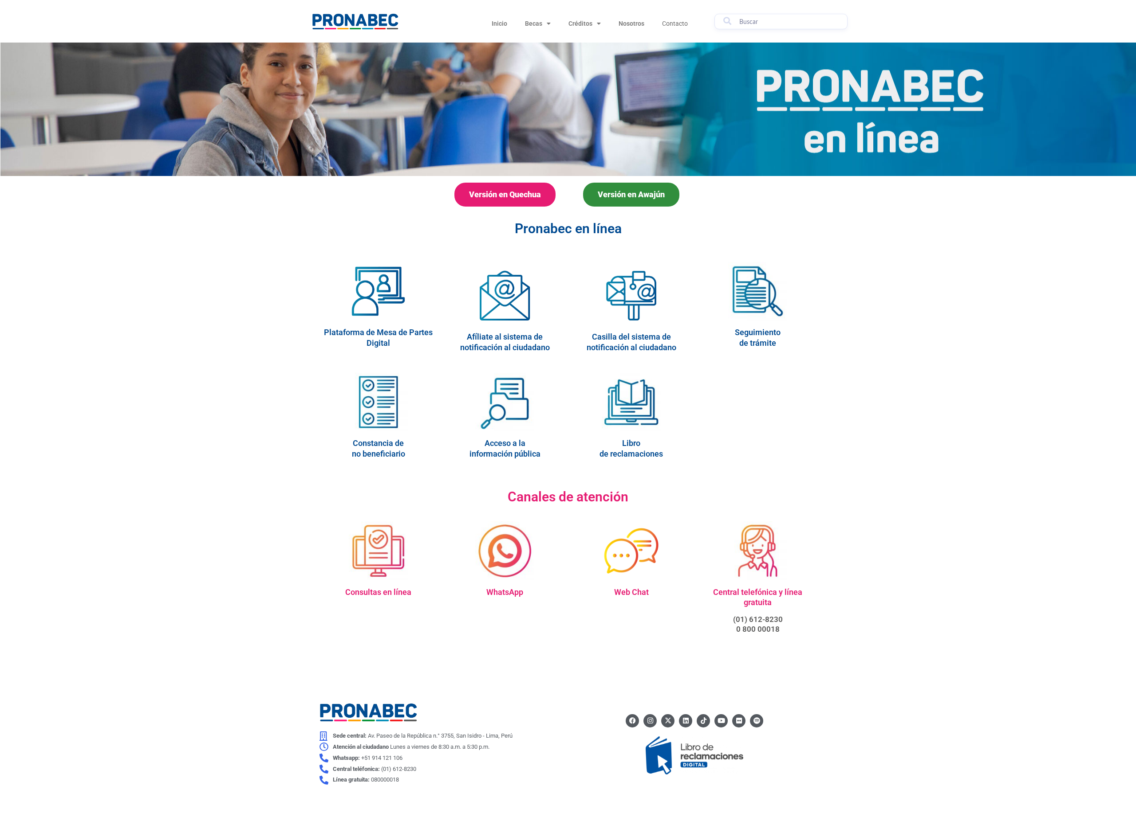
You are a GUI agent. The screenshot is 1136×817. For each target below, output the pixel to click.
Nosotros (631, 23)
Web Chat (631, 592)
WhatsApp (504, 592)
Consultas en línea (378, 592)
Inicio (499, 23)
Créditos (580, 23)
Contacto (675, 23)
